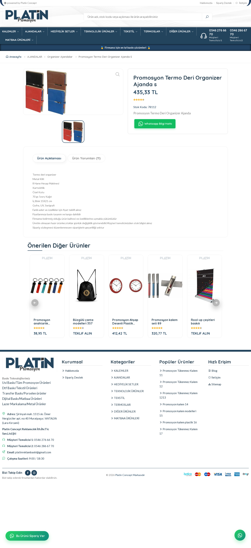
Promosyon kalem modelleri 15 (177, 413)
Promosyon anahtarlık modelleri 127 (43, 321)
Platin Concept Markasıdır (130, 474)
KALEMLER (9, 31)
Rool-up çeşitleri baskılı (203, 321)
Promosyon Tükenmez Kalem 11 (178, 373)
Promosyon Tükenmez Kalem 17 (178, 431)
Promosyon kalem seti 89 (165, 321)
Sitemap (216, 384)
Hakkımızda (206, 3)
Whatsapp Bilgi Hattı (158, 123)
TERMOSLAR (152, 31)
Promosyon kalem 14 (175, 404)
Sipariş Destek (224, 3)
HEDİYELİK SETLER (63, 31)
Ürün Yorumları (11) (86, 158)
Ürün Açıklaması (49, 158)
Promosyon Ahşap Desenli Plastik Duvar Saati (125, 321)
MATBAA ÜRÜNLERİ (18, 40)
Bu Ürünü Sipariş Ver (30, 536)
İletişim (243, 3)
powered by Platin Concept (22, 3)
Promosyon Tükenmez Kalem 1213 (178, 395)
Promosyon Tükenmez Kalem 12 (178, 384)
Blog (214, 370)
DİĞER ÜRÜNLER (180, 31)
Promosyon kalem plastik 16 (179, 422)
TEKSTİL (129, 31)
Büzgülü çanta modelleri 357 (83, 321)
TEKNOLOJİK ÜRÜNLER (99, 31)
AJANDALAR (33, 31)
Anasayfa (15, 56)
